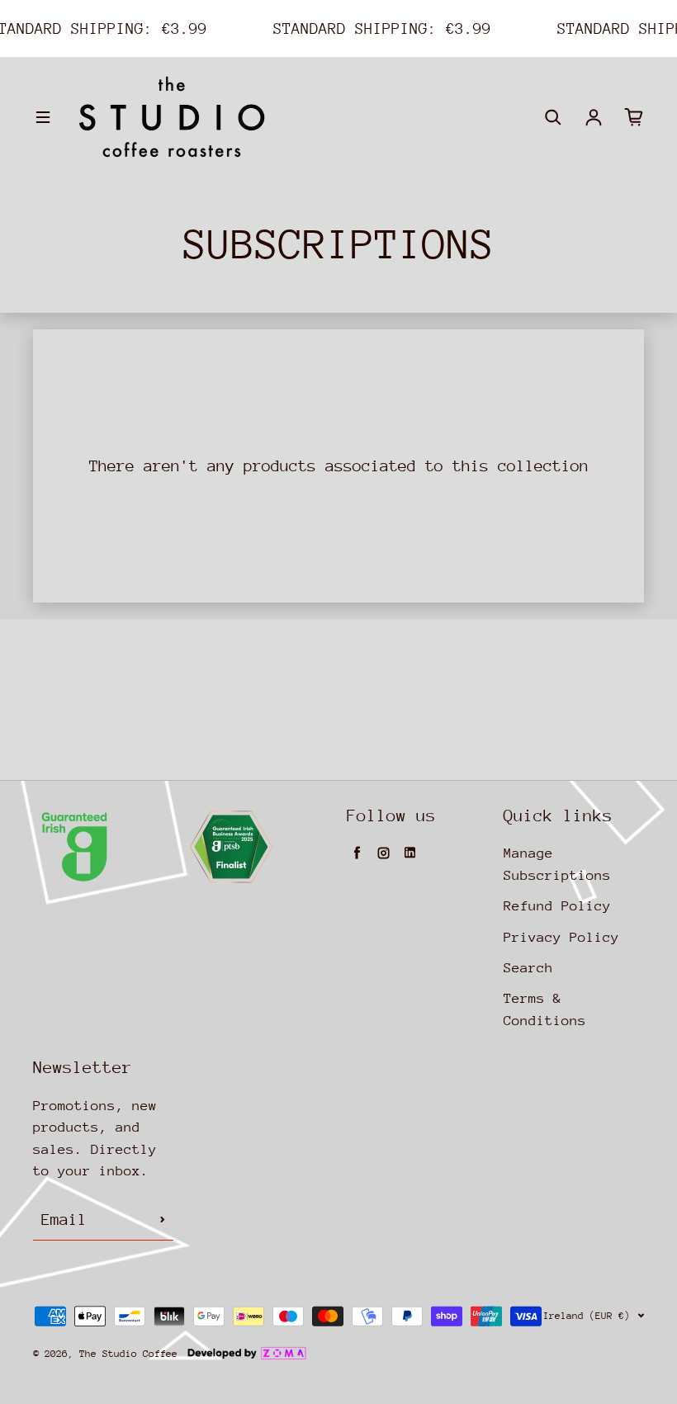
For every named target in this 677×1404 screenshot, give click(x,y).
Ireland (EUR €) (586, 1315)
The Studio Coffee (128, 1353)
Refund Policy (557, 906)
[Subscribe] (162, 1220)
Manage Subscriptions (557, 863)
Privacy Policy (561, 937)
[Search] (553, 117)
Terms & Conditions (545, 1009)
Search (528, 968)
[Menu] (43, 117)
